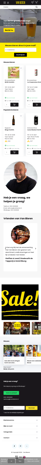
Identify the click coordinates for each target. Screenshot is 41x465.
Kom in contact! (11, 393)
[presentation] (5, 248)
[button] (13, 273)
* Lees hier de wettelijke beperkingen (14, 412)
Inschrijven (20, 55)
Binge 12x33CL (9, 130)
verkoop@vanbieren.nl (11, 399)
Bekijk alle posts (9, 369)
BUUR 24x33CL (9, 82)
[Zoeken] (37, 7)
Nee (20, 461)
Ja (11, 461)
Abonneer (31, 408)
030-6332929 (8, 397)
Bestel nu (9, 30)
